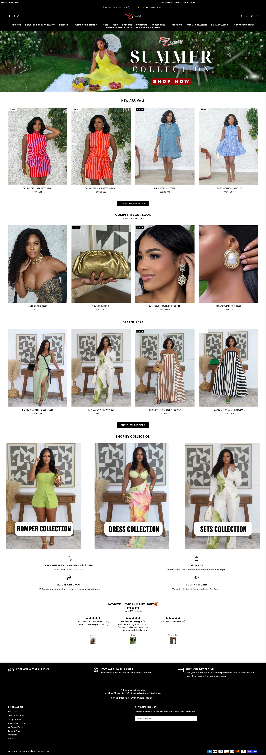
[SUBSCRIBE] (194, 718)
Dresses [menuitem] (63, 25)
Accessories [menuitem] (158, 25)
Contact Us (13, 735)
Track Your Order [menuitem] (244, 25)
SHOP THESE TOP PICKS (133, 425)
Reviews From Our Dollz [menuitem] (119, 27)
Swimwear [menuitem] (141, 25)
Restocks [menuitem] (177, 25)
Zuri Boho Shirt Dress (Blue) (228, 188)
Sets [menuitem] (105, 25)
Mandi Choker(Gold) (164, 306)
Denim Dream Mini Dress (165, 188)
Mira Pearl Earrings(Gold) (101, 306)
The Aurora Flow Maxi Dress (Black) (228, 410)
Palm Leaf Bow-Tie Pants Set (101, 410)
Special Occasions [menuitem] (196, 25)
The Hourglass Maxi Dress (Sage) (37, 410)
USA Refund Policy (16, 723)
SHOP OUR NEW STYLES (133, 203)
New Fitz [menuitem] (16, 25)
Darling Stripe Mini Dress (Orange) (101, 188)
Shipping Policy (15, 719)
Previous (3, 269)
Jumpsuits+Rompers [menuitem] (86, 25)
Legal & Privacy (15, 731)
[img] (133, 608)
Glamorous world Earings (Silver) (37, 306)
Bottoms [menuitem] (127, 25)
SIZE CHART (13, 711)
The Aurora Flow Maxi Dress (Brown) (165, 410)
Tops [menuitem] (115, 25)
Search (11, 738)
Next (262, 269)
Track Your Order (16, 715)
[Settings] (256, 16)
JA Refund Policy (16, 727)
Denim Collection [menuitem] (220, 25)
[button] (131, 648)
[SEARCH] (242, 16)
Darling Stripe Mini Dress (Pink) (37, 188)
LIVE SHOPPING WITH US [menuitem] (148, 27)
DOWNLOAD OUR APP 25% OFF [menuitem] (40, 25)
